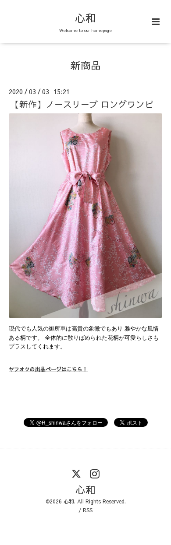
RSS (88, 509)
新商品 (86, 65)
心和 (85, 18)
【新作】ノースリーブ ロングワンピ (82, 104)
